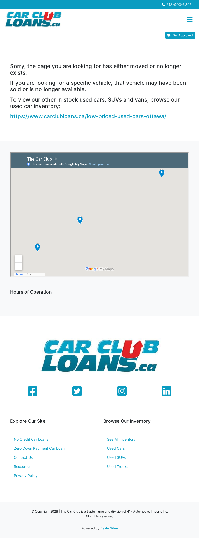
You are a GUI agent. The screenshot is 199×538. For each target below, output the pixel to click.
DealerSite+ (109, 528)
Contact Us (23, 457)
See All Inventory (121, 439)
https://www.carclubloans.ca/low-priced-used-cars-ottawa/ (88, 116)
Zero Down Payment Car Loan (39, 448)
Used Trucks (117, 466)
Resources (22, 466)
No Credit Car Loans (31, 439)
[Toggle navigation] (189, 19)
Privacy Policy (26, 475)
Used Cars (116, 448)
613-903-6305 (179, 4)
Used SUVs (116, 457)
